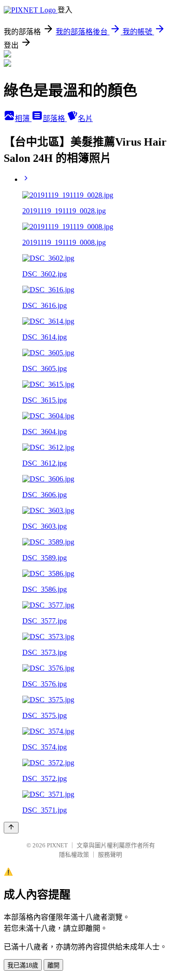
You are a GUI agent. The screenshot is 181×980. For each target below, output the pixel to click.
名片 (85, 118)
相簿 (23, 118)
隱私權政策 (74, 854)
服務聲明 (110, 854)
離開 (53, 965)
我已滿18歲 (22, 965)
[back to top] (11, 827)
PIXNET (57, 845)
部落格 (55, 118)
